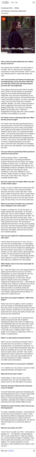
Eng (12, 2)
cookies (11, 451)
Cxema (2, 54)
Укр (16, 2)
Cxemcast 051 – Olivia (8, 54)
